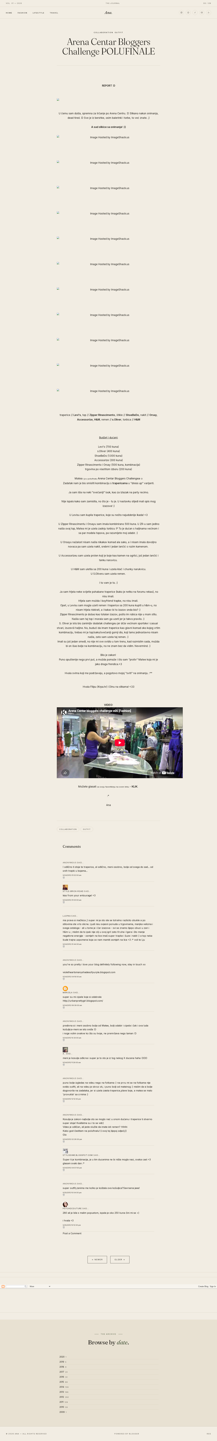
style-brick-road (73, 891)
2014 (64, 1387)
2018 (63, 1367)
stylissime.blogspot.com (78, 1155)
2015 (63, 1382)
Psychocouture (72, 1208)
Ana (108, 12)
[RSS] (208, 12)
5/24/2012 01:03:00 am (72, 900)
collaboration (103, 32)
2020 (62, 1356)
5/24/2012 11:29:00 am (72, 1062)
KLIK (134, 786)
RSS (209, 1434)
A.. (64, 1054)
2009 (63, 1412)
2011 (63, 1402)
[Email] (201, 12)
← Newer (97, 1259)
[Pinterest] (188, 12)
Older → (120, 1259)
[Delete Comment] (108, 878)
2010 (63, 1407)
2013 (63, 1392)
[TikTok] (195, 12)
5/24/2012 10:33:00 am (72, 1038)
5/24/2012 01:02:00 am (72, 875)
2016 (63, 1377)
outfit (119, 32)
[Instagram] (181, 12)
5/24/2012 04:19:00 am (72, 977)
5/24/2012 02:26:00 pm (72, 1139)
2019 (62, 1362)
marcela (67, 992)
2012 (64, 1397)
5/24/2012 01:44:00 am (72, 944)
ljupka (67, 916)
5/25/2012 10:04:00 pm (72, 1193)
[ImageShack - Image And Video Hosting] (108, 99)
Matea (78, 478)
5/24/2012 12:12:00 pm (72, 1099)
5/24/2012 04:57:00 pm (72, 1168)
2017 (63, 1372)
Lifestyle (39, 13)
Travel (54, 13)
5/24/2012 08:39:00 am (72, 1005)
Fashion (22, 13)
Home (9, 13)
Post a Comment (72, 1233)
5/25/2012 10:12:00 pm (72, 1225)
